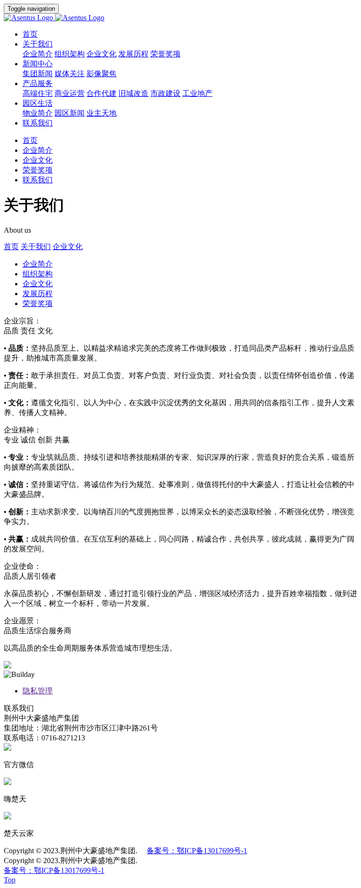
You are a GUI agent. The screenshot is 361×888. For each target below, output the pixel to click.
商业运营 (70, 93)
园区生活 (38, 103)
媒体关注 (70, 74)
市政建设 (165, 93)
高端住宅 (38, 93)
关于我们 (38, 44)
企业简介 (38, 54)
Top (10, 880)
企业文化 (101, 54)
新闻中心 (38, 64)
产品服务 (38, 83)
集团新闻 (38, 74)
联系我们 (38, 123)
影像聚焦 (101, 74)
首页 (30, 34)
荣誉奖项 (165, 54)
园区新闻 (70, 113)
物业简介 (38, 113)
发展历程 (133, 54)
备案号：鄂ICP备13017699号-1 (197, 851)
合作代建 (101, 93)
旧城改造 (133, 93)
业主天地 (101, 113)
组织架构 (70, 54)
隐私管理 (38, 691)
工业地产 (197, 93)
